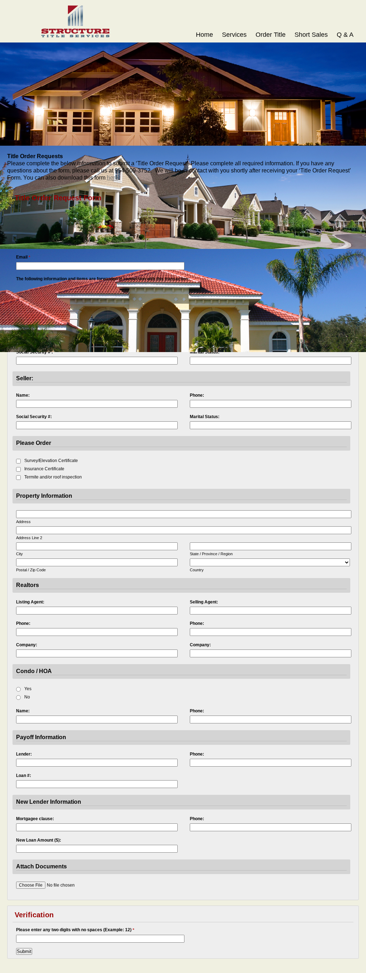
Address (23, 522)
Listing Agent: (30, 602)
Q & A (345, 34)
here (112, 178)
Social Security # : (34, 352)
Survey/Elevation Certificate (51, 460)
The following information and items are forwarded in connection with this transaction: (102, 278)
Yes (27, 688)
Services (234, 34)
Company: (26, 644)
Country (197, 570)
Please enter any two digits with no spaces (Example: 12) (75, 930)
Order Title (271, 34)
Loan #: (23, 775)
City (19, 554)
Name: (23, 395)
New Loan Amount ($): (38, 840)
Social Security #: (34, 416)
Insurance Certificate (44, 468)
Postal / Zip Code (31, 570)
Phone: (197, 395)
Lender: (24, 754)
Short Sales (311, 34)
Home (204, 34)
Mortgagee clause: (35, 818)
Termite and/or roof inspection (53, 477)
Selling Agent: (204, 602)
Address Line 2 (29, 538)
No (27, 696)
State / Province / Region (211, 554)
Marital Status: (204, 352)
